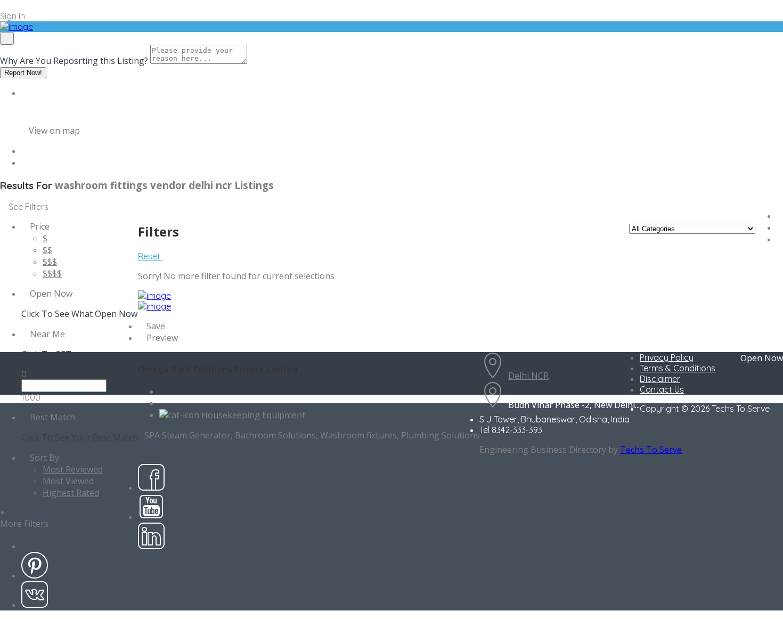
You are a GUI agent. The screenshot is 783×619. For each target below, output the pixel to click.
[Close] (7, 38)
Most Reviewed (73, 469)
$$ (47, 250)
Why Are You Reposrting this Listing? (74, 61)
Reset (150, 256)
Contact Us (662, 389)
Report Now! (23, 73)
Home (33, 93)
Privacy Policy (667, 357)
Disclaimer (660, 378)
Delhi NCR (528, 375)
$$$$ (52, 273)
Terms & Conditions (677, 368)
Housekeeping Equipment (253, 415)
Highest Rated (71, 493)
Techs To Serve (651, 449)
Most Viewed (68, 481)
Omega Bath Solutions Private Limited (217, 369)
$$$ (50, 261)
